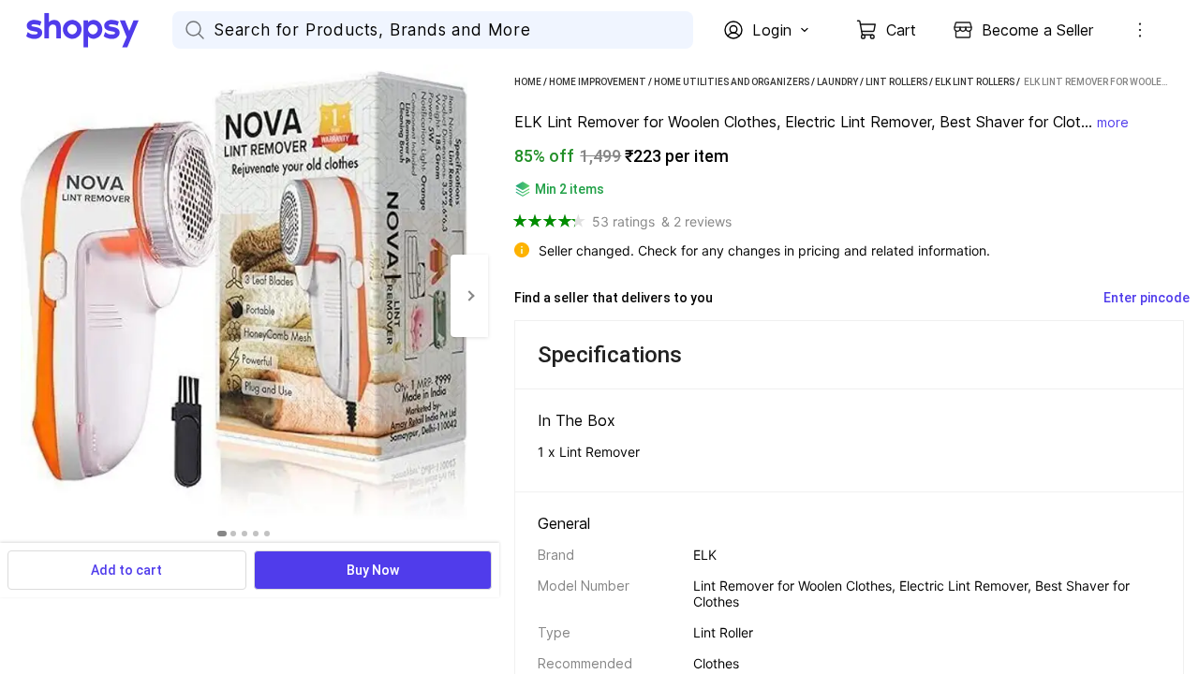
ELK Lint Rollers (974, 82)
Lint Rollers (896, 82)
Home (527, 82)
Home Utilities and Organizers (731, 82)
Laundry (837, 82)
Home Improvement (597, 82)
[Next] (469, 296)
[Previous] (18, 296)
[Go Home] (99, 30)
